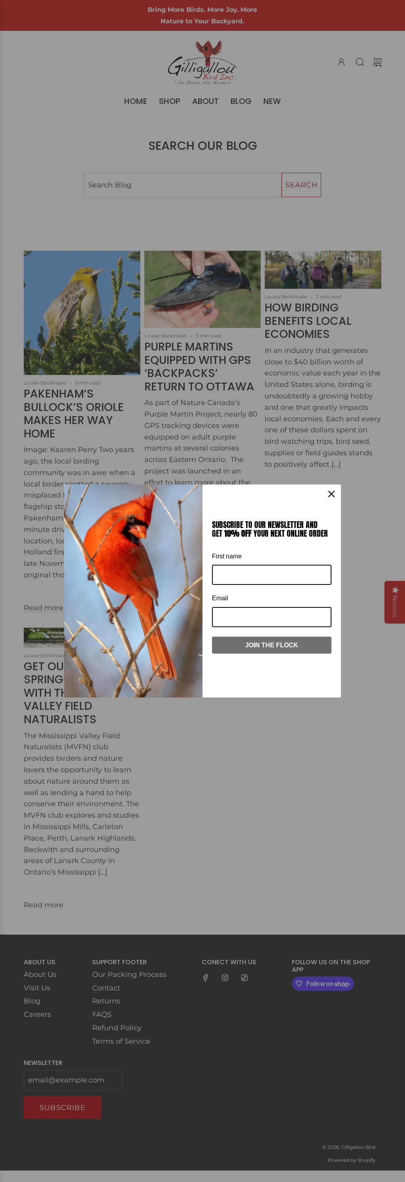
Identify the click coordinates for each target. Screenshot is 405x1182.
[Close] (331, 493)
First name (227, 556)
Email (220, 598)
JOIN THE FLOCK (271, 645)
